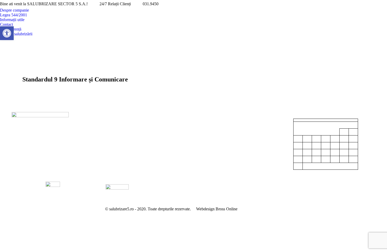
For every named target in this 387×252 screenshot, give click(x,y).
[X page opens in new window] (383, 4)
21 (334, 152)
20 (325, 152)
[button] (7, 33)
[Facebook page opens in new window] (375, 4)
